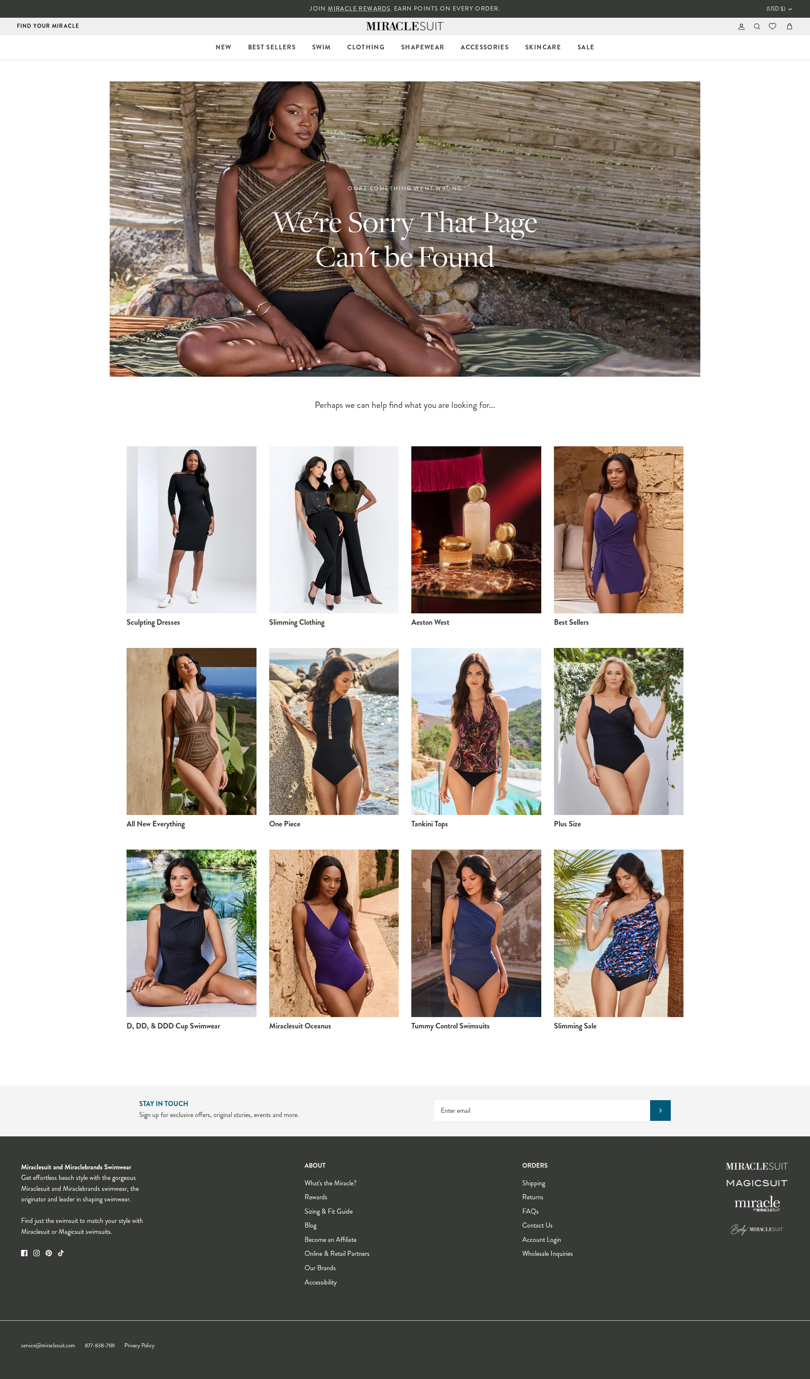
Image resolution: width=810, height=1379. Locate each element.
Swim (321, 47)
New (224, 47)
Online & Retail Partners (337, 1253)
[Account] (739, 26)
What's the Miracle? (330, 1183)
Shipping (533, 1183)
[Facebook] (24, 1253)
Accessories (485, 47)
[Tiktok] (61, 1253)
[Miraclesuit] (405, 26)
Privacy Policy (139, 1345)
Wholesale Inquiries (547, 1253)
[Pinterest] (49, 1253)
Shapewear (422, 47)
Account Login (541, 1239)
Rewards (316, 1197)
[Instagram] (36, 1253)
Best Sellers (272, 47)
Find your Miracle (48, 26)
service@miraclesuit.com (48, 1345)
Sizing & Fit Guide (329, 1211)
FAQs (530, 1211)
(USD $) (776, 9)
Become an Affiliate (330, 1239)
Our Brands (320, 1268)
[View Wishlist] (773, 26)
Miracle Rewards (359, 9)
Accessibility (321, 1282)
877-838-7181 (100, 1345)
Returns (532, 1197)
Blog (310, 1225)
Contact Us (537, 1225)
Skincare (543, 47)
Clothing (366, 47)
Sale (586, 47)
